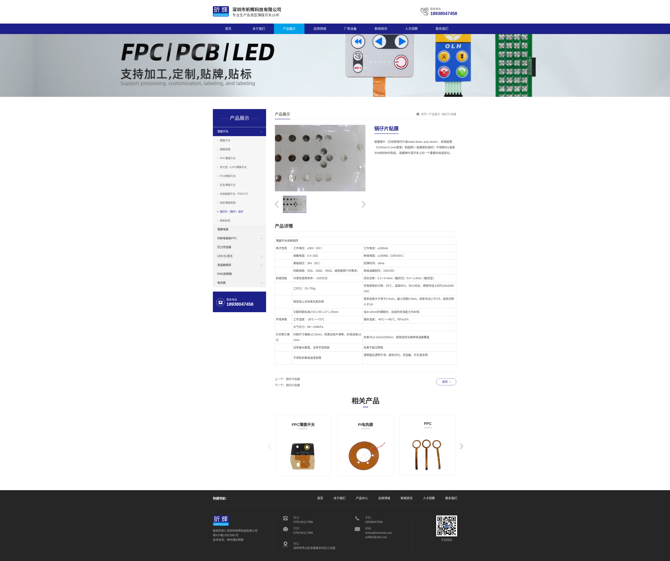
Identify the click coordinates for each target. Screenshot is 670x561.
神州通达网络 (235, 539)
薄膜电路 (222, 229)
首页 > (425, 114)
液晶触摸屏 (224, 264)
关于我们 (339, 498)
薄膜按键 (225, 149)
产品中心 (362, 498)
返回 (445, 381)
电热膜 (221, 282)
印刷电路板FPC (227, 238)
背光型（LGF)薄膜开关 (233, 167)
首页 (320, 498)
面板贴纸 (225, 220)
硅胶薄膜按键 (228, 202)
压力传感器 (224, 247)
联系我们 (451, 498)
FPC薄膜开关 (228, 158)
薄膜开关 (222, 131)
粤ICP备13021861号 (226, 535)
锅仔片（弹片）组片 (231, 211)
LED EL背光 (225, 256)
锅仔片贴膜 (293, 379)
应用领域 (384, 498)
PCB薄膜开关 (228, 175)
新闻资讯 (406, 498)
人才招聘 (429, 498)
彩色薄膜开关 (228, 184)
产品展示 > (435, 114)
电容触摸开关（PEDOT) (234, 193)
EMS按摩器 (224, 273)
